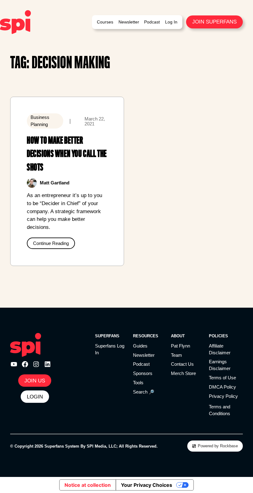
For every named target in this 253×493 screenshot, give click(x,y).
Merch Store (183, 373)
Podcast (141, 364)
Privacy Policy (223, 396)
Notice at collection (87, 485)
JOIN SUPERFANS (214, 22)
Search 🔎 (143, 392)
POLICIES (218, 336)
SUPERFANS (107, 336)
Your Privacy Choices (146, 485)
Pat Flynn (180, 345)
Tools (138, 382)
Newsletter (144, 355)
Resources (145, 336)
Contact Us (182, 364)
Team (176, 355)
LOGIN (35, 397)
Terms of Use (222, 377)
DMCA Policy (222, 387)
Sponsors (142, 373)
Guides (140, 345)
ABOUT (178, 336)
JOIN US (34, 380)
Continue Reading (51, 243)
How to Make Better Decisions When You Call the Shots (67, 153)
